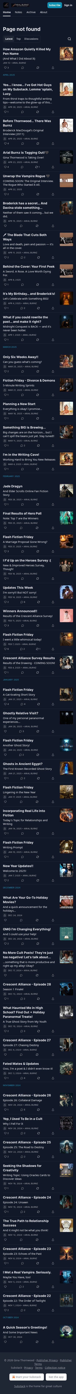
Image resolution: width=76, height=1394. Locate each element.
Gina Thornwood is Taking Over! (23, 157)
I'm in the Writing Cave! (21, 454)
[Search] (69, 39)
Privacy (28, 1367)
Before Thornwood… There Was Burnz (27, 123)
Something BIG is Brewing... (24, 427)
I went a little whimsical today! (22, 639)
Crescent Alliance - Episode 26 (27, 1095)
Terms (39, 1367)
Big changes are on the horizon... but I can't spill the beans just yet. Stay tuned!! (28, 434)
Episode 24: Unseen (15, 1202)
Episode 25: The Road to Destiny (23, 1147)
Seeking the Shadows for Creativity (22, 1168)
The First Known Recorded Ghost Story (27, 769)
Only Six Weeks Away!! (20, 357)
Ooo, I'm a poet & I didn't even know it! (28, 1068)
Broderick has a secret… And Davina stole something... (25, 205)
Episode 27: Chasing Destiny (21, 1045)
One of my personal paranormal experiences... (23, 720)
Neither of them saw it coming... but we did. (28, 214)
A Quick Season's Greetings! (25, 1327)
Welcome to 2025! (14, 871)
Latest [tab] (9, 39)
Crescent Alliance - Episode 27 (27, 1040)
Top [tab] (18, 39)
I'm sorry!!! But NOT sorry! (19, 592)
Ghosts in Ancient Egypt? (23, 764)
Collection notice (55, 1367)
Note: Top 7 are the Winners (20, 518)
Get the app (56, 1377)
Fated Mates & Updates (21, 1064)
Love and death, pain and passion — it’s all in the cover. (28, 246)
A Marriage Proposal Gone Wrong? (25, 542)
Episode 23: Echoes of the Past (22, 1253)
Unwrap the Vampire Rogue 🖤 (26, 176)
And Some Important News (20, 1332)
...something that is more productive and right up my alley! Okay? (29, 963)
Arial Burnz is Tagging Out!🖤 (26, 152)
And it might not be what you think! (25, 1230)
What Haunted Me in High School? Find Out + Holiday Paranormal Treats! (24, 1012)
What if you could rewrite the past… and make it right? (25, 319)
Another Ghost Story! (16, 745)
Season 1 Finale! (13, 989)
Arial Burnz (19, 63)
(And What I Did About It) (19, 58)
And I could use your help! (19, 934)
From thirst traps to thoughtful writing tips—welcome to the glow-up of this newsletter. (27, 100)
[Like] (5, 226)
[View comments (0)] (22, 67)
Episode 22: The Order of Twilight (24, 1300)
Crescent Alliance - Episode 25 (27, 1142)
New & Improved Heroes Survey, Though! (23, 567)
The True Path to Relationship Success (26, 1223)
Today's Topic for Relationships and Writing (25, 822)
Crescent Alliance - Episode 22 (27, 1296)
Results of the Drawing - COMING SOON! (29, 663)
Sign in (68, 5)
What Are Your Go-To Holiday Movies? (25, 900)
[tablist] (21, 39)
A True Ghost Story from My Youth (24, 1021)
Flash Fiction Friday (18, 537)
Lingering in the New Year (19, 792)
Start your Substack (28, 1377)
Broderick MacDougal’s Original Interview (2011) (23, 132)
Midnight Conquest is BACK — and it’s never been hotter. (27, 328)
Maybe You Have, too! (17, 1277)
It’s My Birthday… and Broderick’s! (29, 294)
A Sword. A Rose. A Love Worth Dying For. (27, 273)
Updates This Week (18, 587)
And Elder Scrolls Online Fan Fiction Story (25, 493)
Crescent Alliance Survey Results (29, 658)
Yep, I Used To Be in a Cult (22, 1119)
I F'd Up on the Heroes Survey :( (27, 560)
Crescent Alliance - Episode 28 (27, 984)
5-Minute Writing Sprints (18, 385)
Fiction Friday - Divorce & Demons (29, 380)
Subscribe (55, 5)
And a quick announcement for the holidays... (25, 908)
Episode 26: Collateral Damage (22, 1100)
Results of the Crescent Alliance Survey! (28, 616)
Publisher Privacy (47, 1360)
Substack (19, 1386)
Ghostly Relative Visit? (20, 713)
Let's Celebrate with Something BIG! (26, 298)
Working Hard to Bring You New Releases (29, 459)
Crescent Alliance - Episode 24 (27, 1197)
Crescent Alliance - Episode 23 (27, 1249)
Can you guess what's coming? (22, 362)
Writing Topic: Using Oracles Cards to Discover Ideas (26, 1177)
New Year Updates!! (18, 866)
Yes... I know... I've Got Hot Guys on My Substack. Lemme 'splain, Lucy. (28, 89)
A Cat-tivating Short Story (19, 694)
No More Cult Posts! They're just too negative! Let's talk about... (28, 955)
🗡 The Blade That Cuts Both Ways (25, 237)
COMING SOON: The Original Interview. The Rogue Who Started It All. (28, 182)
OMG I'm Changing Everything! (27, 929)
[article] (38, 58)
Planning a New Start (19, 404)
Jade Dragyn (13, 486)
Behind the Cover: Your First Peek (29, 266)
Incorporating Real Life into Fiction (24, 813)
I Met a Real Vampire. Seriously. (27, 1272)
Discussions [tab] (31, 39)
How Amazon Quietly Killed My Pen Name (27, 51)
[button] (7, 12)
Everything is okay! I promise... (22, 409)
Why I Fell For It (13, 1123)
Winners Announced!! (20, 611)
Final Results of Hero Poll (22, 513)
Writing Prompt (13, 847)
